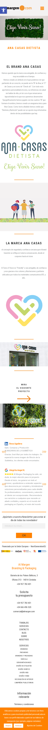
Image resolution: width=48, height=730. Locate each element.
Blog (24, 633)
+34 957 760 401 (24, 584)
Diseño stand (24, 676)
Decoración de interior (24, 679)
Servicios (24, 626)
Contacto (24, 629)
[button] (3, 10)
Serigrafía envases (24, 662)
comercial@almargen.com (24, 611)
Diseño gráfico (24, 669)
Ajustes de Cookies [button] (34, 725)
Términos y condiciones (24, 704)
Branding (24, 649)
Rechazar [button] (18, 726)
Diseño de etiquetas (24, 666)
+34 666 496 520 (24, 607)
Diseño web (24, 673)
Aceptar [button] (8, 726)
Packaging (24, 652)
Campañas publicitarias (24, 683)
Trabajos (24, 623)
